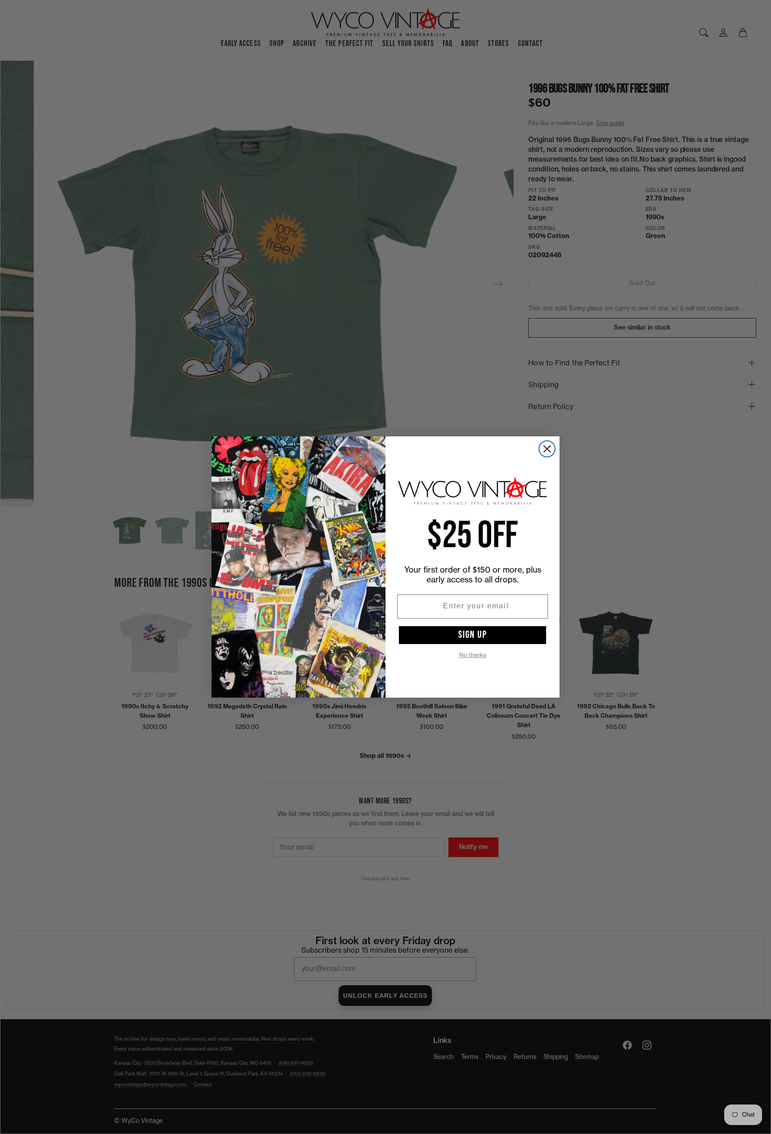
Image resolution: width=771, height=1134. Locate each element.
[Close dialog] (547, 449)
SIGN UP (472, 634)
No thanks (472, 655)
